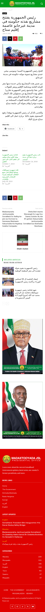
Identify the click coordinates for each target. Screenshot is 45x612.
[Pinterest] (15, 38)
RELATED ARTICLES (12, 259)
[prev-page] (3, 303)
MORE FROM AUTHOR (13, 262)
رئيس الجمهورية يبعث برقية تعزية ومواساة (17, 544)
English (5, 520)
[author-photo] (22, 245)
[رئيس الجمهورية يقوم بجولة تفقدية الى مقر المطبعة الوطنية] (8, 271)
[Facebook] (4, 38)
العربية (10, 10)
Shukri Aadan (22, 249)
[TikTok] (23, 607)
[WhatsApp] (20, 38)
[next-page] (7, 303)
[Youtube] (33, 607)
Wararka (5, 529)
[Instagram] (17, 607)
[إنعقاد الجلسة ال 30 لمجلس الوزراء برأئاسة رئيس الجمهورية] (8, 282)
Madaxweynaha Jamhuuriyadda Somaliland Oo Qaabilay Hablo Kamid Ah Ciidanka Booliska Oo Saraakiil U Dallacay (22, 534)
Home (4, 10)
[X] (10, 38)
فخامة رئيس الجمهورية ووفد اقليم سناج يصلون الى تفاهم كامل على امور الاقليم (10, 158)
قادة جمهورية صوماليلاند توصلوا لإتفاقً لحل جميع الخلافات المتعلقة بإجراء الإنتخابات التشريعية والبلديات (10, 174)
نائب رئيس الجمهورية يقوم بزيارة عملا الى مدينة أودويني (31, 157)
